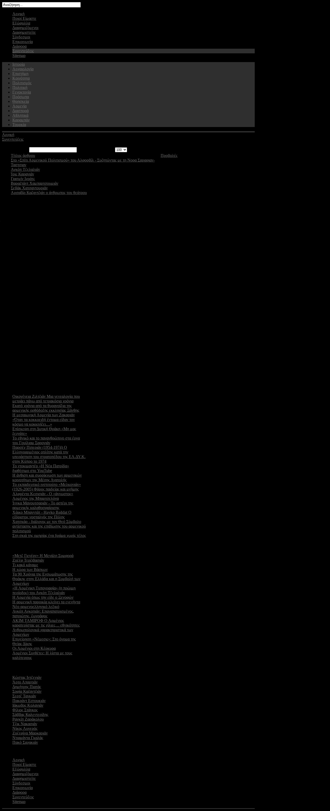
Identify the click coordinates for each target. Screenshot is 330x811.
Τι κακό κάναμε (25, 565)
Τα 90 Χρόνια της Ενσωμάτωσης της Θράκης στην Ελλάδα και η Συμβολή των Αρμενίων (46, 579)
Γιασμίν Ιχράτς (23, 178)
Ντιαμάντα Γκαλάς (27, 738)
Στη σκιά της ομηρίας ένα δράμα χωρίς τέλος (49, 535)
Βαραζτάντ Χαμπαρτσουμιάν (34, 183)
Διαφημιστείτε (24, 32)
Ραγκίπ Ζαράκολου (28, 719)
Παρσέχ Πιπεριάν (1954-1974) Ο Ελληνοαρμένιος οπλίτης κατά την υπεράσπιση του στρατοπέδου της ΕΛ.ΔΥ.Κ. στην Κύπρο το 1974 (49, 454)
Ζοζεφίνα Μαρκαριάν (30, 733)
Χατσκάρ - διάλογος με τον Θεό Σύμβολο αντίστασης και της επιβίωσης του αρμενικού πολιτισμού (49, 526)
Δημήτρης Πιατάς (26, 687)
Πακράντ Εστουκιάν (29, 700)
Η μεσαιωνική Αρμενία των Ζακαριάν (43, 415)
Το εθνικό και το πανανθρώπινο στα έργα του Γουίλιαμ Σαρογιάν (46, 440)
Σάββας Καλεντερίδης (30, 714)
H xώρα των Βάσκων (30, 569)
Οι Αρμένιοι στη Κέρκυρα (34, 648)
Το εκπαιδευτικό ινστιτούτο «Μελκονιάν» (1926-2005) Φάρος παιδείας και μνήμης (46, 486)
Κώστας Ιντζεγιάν (27, 677)
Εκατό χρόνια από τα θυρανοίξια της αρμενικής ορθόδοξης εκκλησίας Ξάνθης (45, 407)
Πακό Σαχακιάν (25, 742)
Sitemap (19, 55)
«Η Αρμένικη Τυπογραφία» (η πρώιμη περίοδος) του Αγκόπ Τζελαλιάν (44, 590)
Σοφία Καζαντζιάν (27, 691)
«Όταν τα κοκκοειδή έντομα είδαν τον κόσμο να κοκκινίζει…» (43, 421)
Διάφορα (19, 46)
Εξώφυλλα (21, 23)
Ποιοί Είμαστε (24, 18)
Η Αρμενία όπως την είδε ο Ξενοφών (42, 597)
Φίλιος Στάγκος (25, 710)
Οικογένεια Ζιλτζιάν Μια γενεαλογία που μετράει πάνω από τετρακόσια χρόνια (46, 398)
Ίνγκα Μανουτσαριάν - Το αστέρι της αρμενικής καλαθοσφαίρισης (42, 505)
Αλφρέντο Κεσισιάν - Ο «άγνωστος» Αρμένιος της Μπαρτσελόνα (42, 496)
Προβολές (169, 155)
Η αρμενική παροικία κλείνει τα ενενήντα (46, 602)
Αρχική (18, 14)
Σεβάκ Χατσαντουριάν (29, 188)
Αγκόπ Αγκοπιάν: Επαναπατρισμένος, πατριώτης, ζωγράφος (43, 613)
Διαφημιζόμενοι (25, 28)
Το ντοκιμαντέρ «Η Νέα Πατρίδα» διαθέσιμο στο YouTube (40, 468)
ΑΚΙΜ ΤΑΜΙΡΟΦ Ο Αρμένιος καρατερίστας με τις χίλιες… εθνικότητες (46, 622)
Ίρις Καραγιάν (22, 174)
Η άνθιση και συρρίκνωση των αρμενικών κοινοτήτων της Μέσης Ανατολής (47, 477)
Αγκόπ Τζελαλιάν (25, 169)
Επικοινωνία (22, 41)
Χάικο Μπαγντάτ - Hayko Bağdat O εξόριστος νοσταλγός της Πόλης (41, 514)
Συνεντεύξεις (23, 51)
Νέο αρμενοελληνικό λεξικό (35, 606)
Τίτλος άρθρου (23, 155)
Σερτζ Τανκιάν (24, 696)
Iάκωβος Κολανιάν (27, 705)
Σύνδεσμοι (21, 37)
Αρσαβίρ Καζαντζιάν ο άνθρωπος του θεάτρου (49, 192)
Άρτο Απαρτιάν (25, 682)
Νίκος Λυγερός (24, 728)
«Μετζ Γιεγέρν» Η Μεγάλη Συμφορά (42, 555)
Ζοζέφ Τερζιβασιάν (28, 560)
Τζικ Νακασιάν (24, 724)
